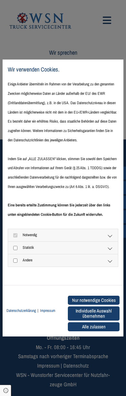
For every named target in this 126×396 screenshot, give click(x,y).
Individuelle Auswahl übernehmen (94, 313)
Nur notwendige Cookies (94, 300)
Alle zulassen (94, 326)
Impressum (47, 310)
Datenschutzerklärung (21, 310)
